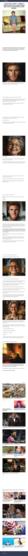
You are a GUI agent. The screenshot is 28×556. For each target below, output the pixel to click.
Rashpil (6, 1)
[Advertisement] (14, 41)
